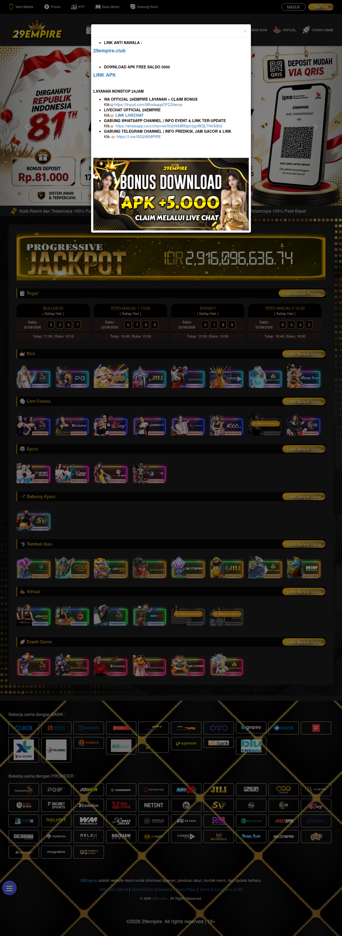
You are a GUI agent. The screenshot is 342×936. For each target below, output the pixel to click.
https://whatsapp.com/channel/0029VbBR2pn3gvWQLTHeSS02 (168, 125)
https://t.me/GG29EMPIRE (138, 136)
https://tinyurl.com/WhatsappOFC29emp (148, 104)
